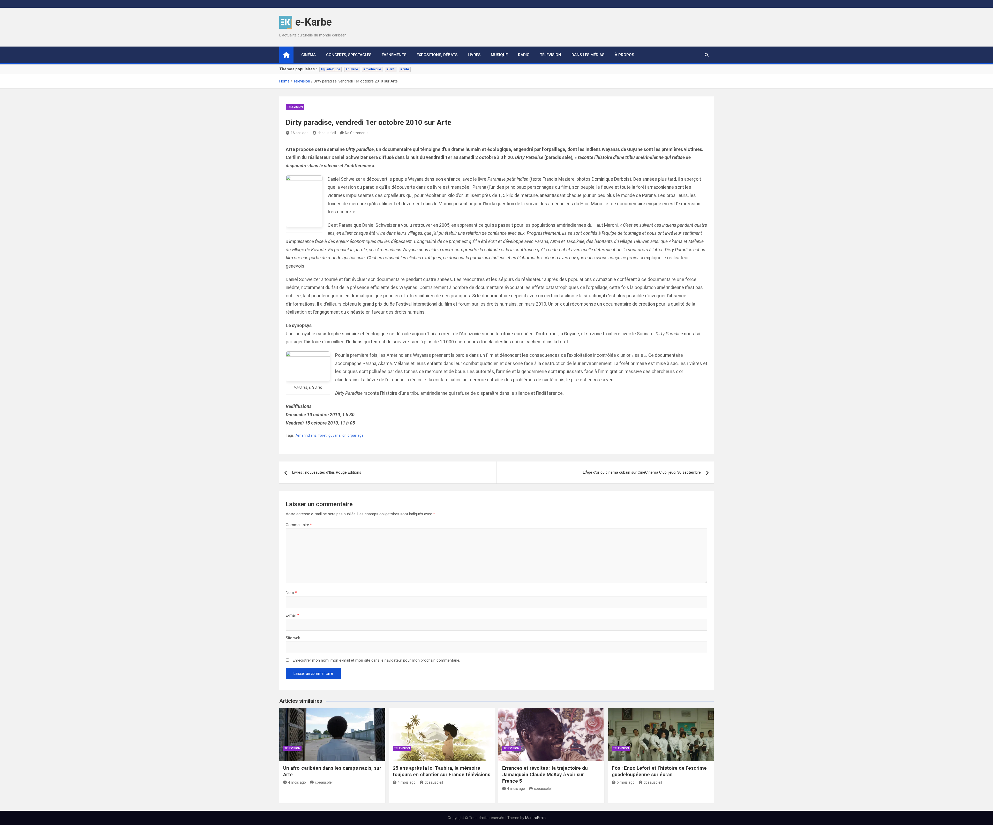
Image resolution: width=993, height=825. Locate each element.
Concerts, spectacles (348, 54)
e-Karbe (313, 22)
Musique (499, 54)
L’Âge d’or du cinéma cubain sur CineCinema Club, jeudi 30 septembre (642, 472)
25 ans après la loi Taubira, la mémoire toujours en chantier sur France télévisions (441, 771)
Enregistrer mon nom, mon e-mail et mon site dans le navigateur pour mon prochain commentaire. (376, 660)
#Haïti (390, 69)
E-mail (292, 615)
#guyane (351, 69)
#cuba (404, 69)
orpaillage (356, 435)
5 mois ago (626, 782)
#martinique (372, 69)
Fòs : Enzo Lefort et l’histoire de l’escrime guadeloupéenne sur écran (659, 771)
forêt (322, 435)
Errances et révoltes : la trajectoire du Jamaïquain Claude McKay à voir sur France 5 (545, 774)
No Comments (356, 133)
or (344, 435)
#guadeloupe (330, 69)
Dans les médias (587, 54)
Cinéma (308, 54)
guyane (334, 435)
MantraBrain (535, 817)
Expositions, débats (437, 54)
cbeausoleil (327, 133)
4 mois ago (297, 782)
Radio (524, 54)
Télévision (550, 54)
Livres (474, 54)
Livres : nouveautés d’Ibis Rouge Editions (326, 472)
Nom (291, 592)
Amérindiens (306, 435)
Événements (394, 54)
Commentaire (299, 525)
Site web (293, 637)
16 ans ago (300, 133)
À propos (624, 54)
